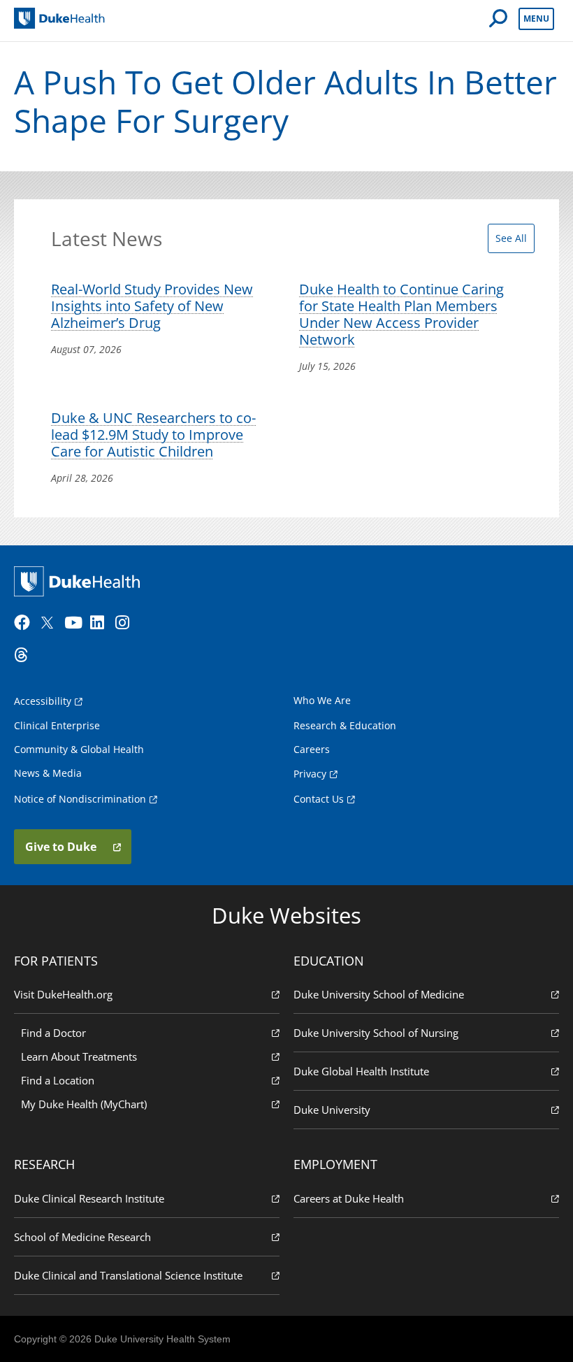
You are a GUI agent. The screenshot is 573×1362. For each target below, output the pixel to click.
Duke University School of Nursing (375, 1033)
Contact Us (318, 798)
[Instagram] (126, 623)
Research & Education (344, 725)
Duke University (331, 1110)
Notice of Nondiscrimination (80, 798)
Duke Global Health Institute (361, 1071)
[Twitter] (50, 623)
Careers (311, 749)
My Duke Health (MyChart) (84, 1104)
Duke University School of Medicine (378, 994)
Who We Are (322, 700)
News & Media (48, 773)
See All (511, 238)
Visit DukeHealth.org (63, 994)
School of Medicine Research (82, 1237)
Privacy (309, 773)
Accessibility (42, 701)
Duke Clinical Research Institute (89, 1198)
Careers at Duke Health (348, 1198)
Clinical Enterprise (57, 725)
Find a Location (57, 1080)
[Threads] (25, 655)
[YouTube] (75, 623)
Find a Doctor (53, 1033)
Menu (536, 18)
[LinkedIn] (101, 623)
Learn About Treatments (79, 1056)
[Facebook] (25, 623)
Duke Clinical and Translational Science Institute (128, 1275)
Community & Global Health (79, 749)
